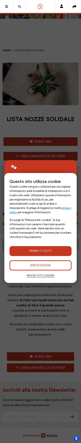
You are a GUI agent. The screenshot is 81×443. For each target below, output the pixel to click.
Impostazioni (40, 265)
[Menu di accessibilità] (76, 438)
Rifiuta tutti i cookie (40, 275)
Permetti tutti (40, 251)
